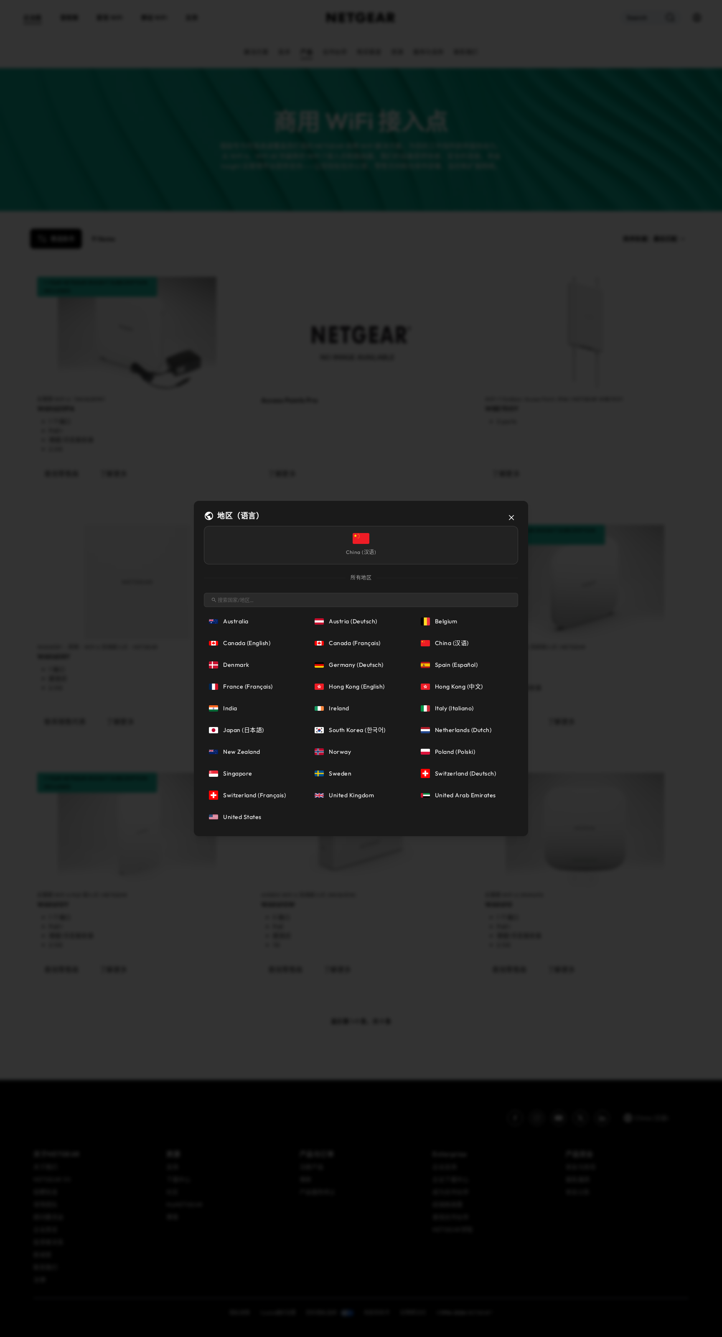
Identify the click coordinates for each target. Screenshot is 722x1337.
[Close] (511, 517)
